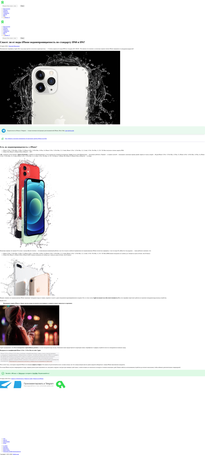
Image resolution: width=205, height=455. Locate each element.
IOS (4, 16)
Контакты (6, 448)
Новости (5, 11)
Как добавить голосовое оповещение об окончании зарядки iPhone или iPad (26, 138)
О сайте (5, 445)
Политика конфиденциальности (12, 451)
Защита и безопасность (17, 378)
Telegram (21, 373)
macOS (5, 14)
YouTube (35, 373)
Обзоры (5, 10)
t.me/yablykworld (69, 130)
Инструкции (6, 8)
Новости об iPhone (38, 378)
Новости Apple (28, 378)
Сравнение (6, 13)
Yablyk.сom (16, 454)
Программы (6, 441)
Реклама (5, 447)
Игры (4, 443)
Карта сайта (6, 450)
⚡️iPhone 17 (6, 17)
